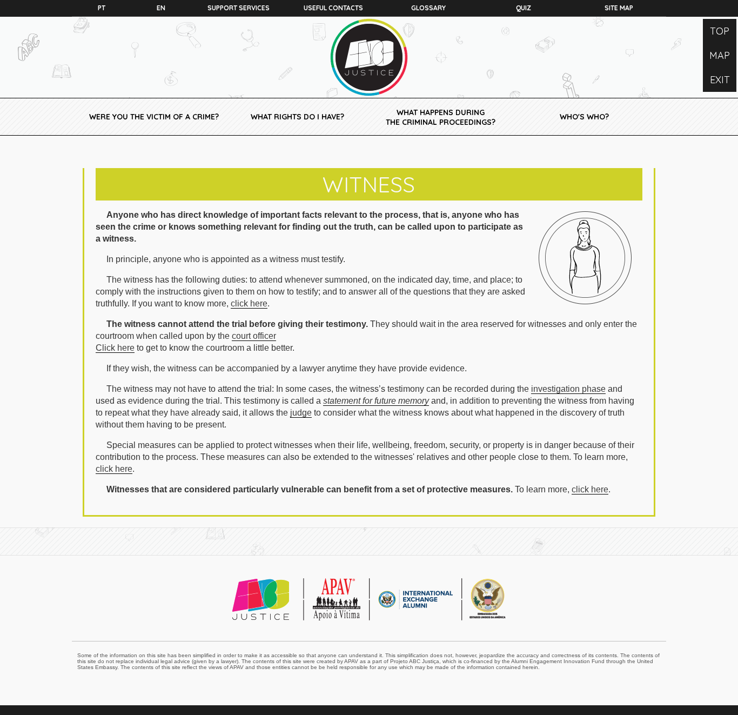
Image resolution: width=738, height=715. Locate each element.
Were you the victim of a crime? (154, 117)
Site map (619, 8)
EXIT (720, 79)
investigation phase (568, 388)
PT (101, 8)
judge (301, 412)
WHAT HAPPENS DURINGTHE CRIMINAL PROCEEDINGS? (440, 117)
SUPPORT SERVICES (238, 8)
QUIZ (523, 8)
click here (249, 303)
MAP (719, 55)
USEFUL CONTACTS (333, 8)
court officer (254, 335)
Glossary (428, 8)
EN (161, 8)
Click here (115, 347)
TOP (719, 31)
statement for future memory (376, 400)
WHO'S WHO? (584, 117)
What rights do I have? (297, 117)
